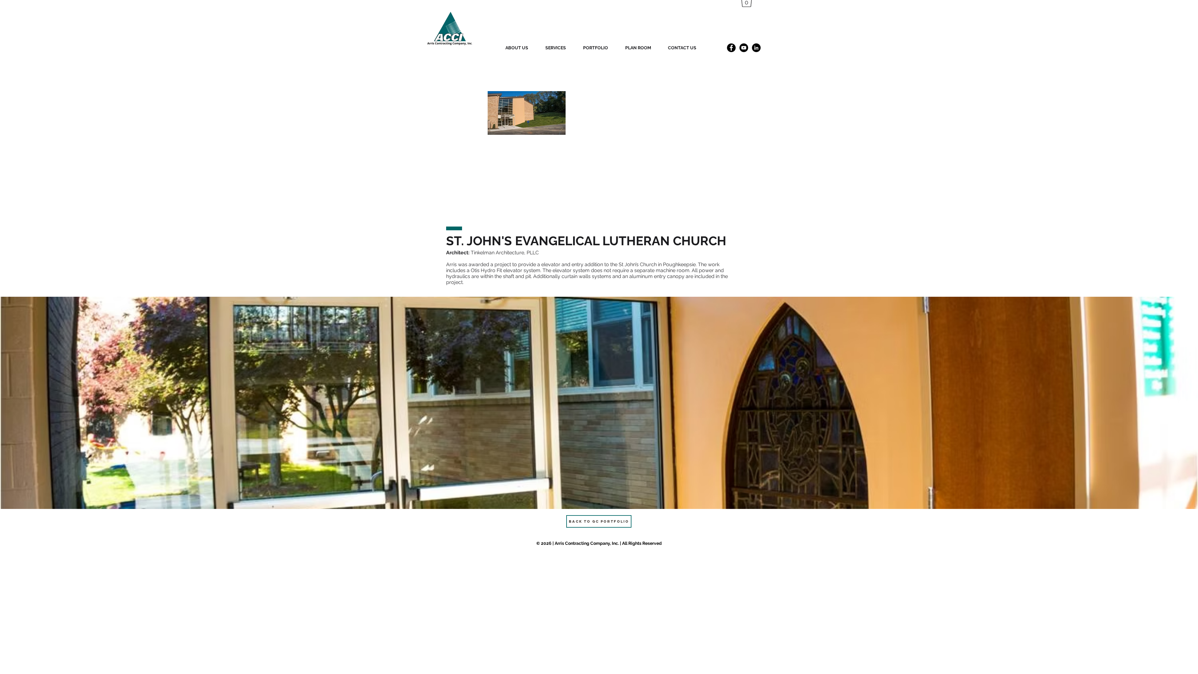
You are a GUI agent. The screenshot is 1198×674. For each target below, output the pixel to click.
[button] (599, 403)
